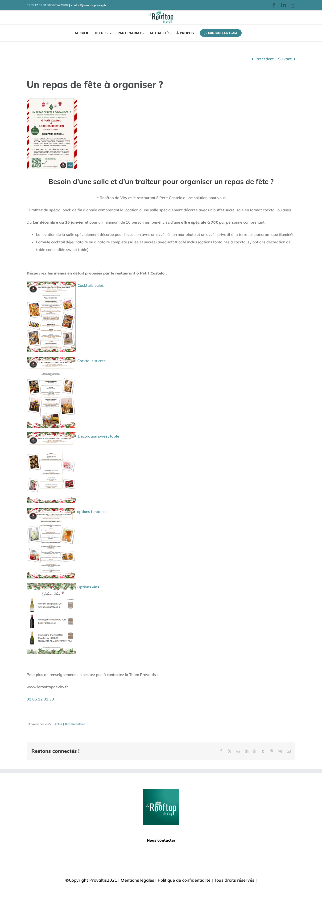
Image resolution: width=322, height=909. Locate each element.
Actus (58, 724)
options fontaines (92, 511)
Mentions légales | (139, 880)
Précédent (265, 59)
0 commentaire (75, 724)
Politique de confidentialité (184, 880)
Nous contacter (161, 840)
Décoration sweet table (98, 436)
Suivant (285, 59)
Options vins (88, 587)
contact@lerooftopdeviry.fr (88, 5)
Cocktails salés (91, 285)
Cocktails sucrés (91, 360)
